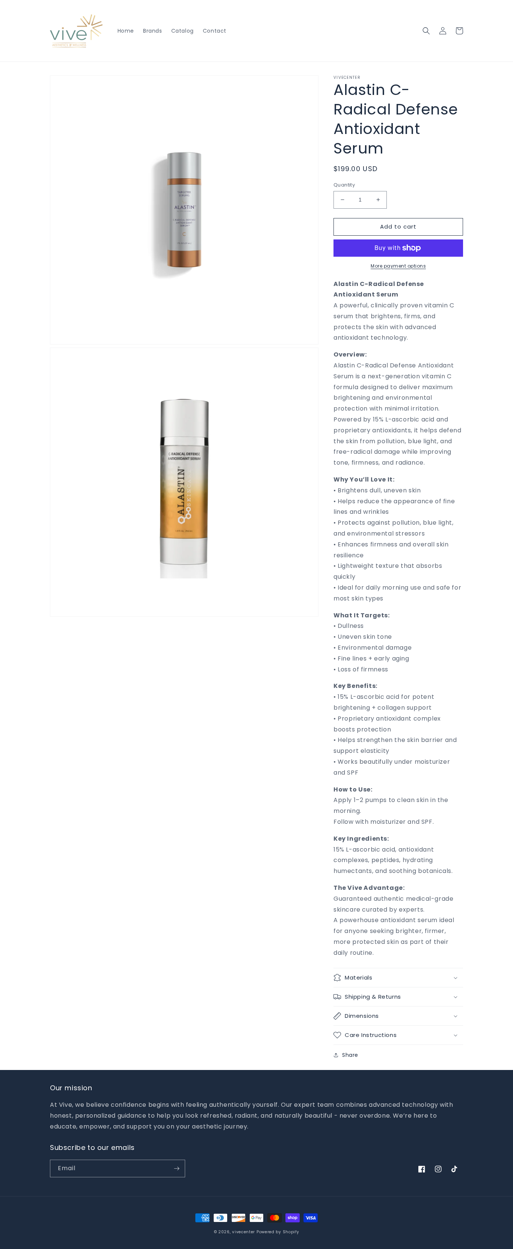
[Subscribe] (176, 1168)
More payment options (398, 266)
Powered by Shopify (277, 1232)
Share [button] (350, 1055)
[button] (426, 31)
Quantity (344, 184)
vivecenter (243, 1232)
